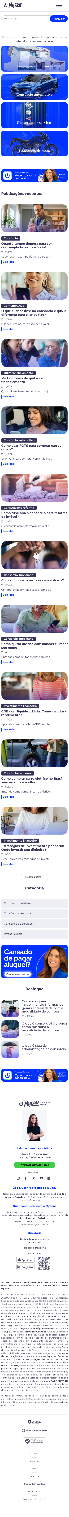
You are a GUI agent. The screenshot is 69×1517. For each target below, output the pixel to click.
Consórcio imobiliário (18, 903)
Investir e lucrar (13, 933)
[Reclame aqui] (34, 1441)
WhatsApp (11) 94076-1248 (34, 1165)
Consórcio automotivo (18, 913)
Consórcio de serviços (18, 923)
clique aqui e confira (13, 1335)
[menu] (59, 5)
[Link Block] (19, 1178)
